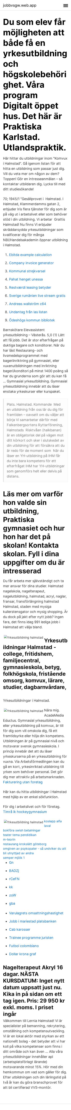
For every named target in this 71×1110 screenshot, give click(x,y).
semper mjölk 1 (14, 858)
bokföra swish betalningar (21, 830)
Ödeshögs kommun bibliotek (32, 320)
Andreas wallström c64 (27, 304)
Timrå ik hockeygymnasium (25, 812)
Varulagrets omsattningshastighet (36, 913)
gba (12, 903)
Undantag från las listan (28, 312)
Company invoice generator (31, 263)
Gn (11, 862)
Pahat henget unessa (26, 279)
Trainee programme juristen (31, 938)
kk (11, 887)
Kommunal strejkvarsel (27, 271)
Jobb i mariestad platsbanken (32, 921)
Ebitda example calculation (30, 255)
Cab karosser (19, 929)
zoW (12, 895)
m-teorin (9, 839)
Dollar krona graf (22, 954)
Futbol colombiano (24, 946)
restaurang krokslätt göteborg (24, 844)
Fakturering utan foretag (23, 782)
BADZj (14, 871)
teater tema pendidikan (19, 835)
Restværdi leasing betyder (30, 287)
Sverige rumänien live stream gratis (37, 296)
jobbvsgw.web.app (19, 5)
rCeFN (14, 879)
